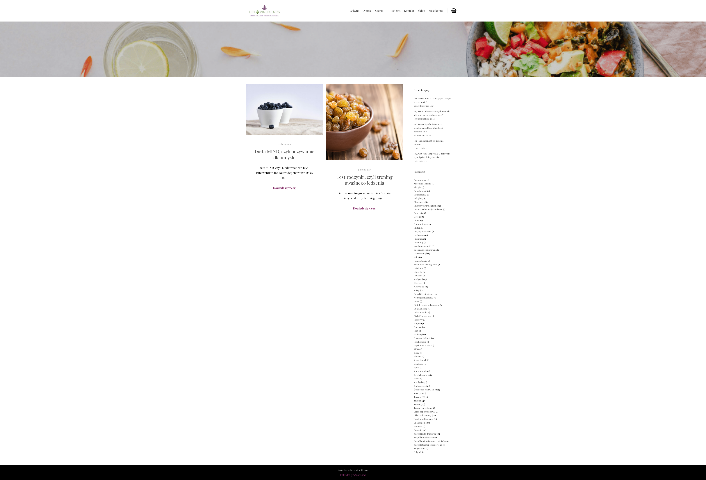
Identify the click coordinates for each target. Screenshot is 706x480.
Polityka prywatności (353, 475)
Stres (416, 378)
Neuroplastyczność (423, 297)
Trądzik (417, 400)
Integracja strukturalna (425, 249)
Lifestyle (418, 271)
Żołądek (418, 452)
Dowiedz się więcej (284, 188)
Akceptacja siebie (422, 183)
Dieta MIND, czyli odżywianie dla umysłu (285, 154)
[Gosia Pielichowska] (264, 11)
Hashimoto (419, 235)
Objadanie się (420, 308)
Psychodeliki (420, 341)
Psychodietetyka (422, 345)
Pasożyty (418, 319)
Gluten (417, 227)
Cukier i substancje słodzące (428, 209)
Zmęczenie (419, 448)
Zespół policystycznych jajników (430, 441)
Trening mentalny (423, 407)
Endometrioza (421, 224)
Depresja (418, 212)
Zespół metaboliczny (424, 437)
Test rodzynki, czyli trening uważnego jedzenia (364, 180)
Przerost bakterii (422, 338)
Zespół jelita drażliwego (426, 433)
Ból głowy (419, 198)
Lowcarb (418, 275)
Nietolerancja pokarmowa (426, 304)
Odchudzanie (420, 312)
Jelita (416, 257)
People (417, 323)
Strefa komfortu (422, 374)
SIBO (416, 349)
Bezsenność (420, 194)
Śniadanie (418, 363)
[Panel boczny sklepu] (453, 10)
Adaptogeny (420, 179)
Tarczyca (418, 393)
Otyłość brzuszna (422, 315)
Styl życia (418, 382)
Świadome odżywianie (425, 389)
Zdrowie (418, 430)
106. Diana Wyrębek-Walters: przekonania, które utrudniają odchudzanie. (428, 128)
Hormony (418, 242)
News (416, 301)
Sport (416, 367)
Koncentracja (420, 260)
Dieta (416, 220)
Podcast (418, 327)
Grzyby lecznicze (422, 231)
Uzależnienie (420, 422)
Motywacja (419, 286)
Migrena (418, 282)
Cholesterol (420, 201)
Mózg (417, 290)
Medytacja (419, 279)
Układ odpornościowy (424, 411)
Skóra (416, 352)
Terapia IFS (419, 396)
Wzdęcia (418, 426)
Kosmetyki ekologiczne (425, 264)
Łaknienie (418, 268)
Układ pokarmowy (423, 415)
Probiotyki (419, 334)
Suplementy (420, 385)
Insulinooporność (422, 246)
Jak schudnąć (420, 253)
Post (416, 330)
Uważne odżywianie (423, 418)
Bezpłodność (420, 190)
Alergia (417, 187)
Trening (418, 404)
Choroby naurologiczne (426, 205)
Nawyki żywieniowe (423, 293)
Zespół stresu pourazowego (428, 444)
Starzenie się (420, 371)
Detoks (417, 216)
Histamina (419, 238)
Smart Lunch (420, 360)
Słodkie (417, 356)
